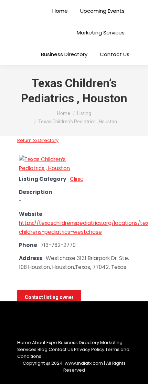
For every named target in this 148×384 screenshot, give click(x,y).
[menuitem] (60, 10)
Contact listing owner (49, 297)
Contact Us (61, 349)
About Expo (44, 342)
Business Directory (78, 342)
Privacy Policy (89, 349)
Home (24, 342)
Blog (42, 349)
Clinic (76, 179)
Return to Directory (38, 140)
